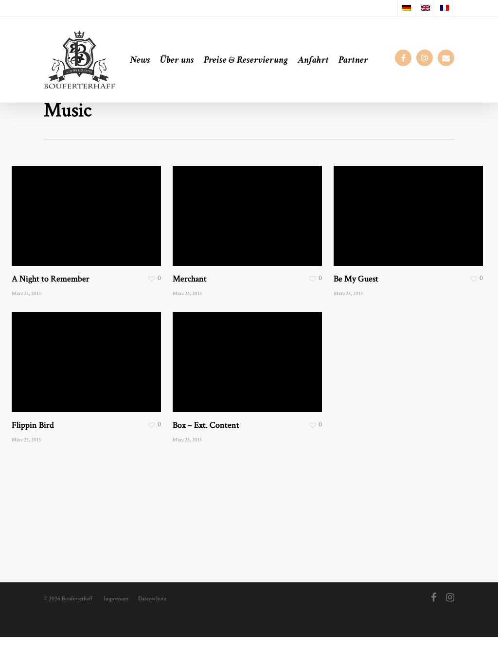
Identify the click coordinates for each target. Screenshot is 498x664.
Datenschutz (152, 598)
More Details (111, 206)
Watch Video (223, 352)
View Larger (61, 206)
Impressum (116, 598)
